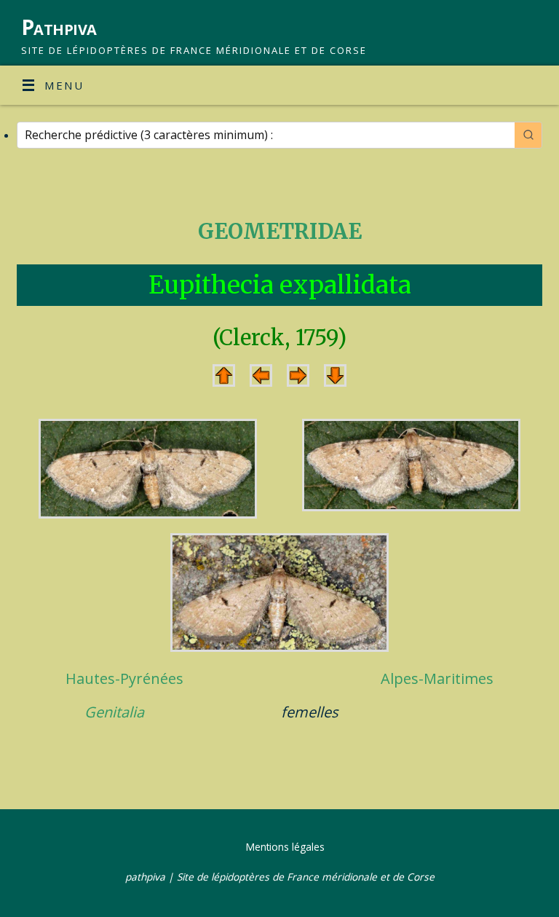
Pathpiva (59, 27)
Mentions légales (285, 847)
